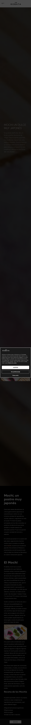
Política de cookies (12, 363)
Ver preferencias (15, 371)
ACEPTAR (15, 367)
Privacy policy (15, 375)
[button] (28, 350)
